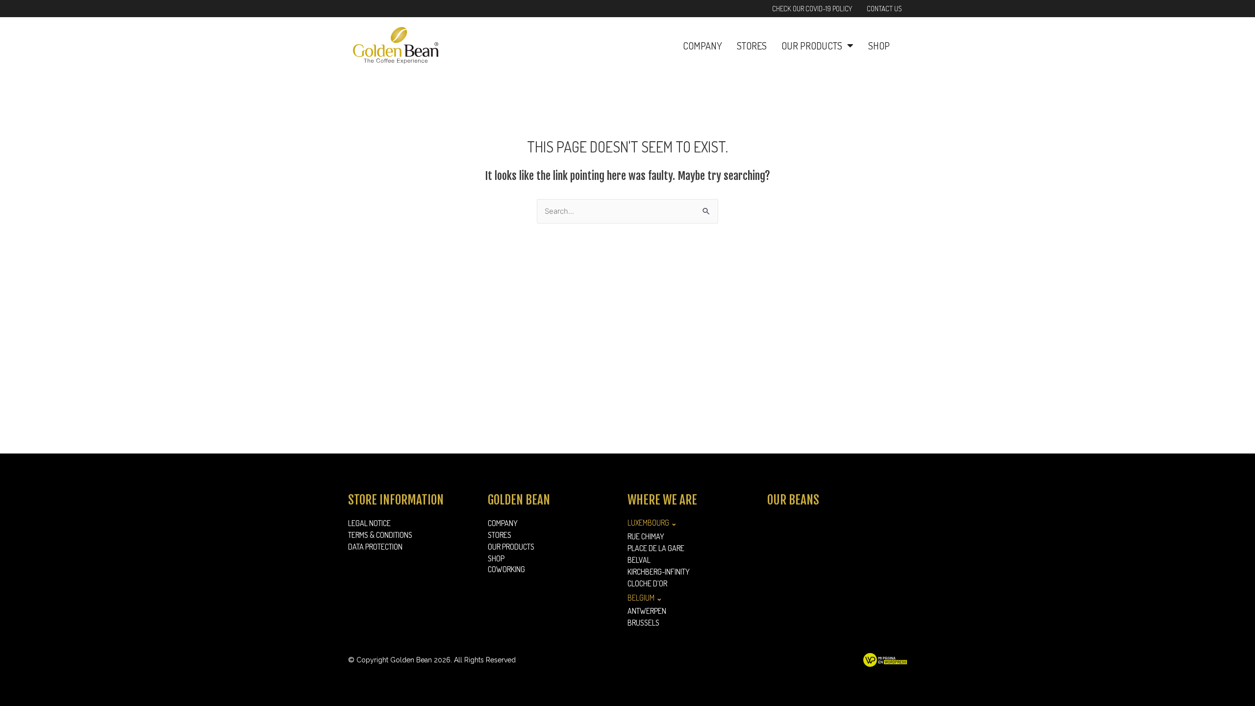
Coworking (506, 569)
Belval (639, 560)
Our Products (811, 45)
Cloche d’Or (647, 583)
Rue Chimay (646, 536)
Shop (879, 45)
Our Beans (793, 499)
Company (702, 45)
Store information (396, 499)
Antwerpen (647, 611)
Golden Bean (519, 499)
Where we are (662, 499)
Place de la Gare (656, 548)
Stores (752, 45)
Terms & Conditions (380, 535)
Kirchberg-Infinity (659, 572)
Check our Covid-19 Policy (812, 8)
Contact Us (884, 8)
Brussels (643, 623)
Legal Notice (369, 523)
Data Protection (375, 547)
